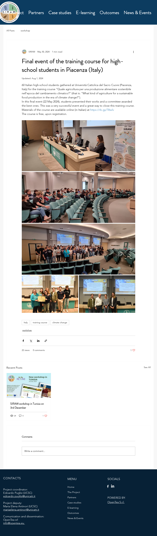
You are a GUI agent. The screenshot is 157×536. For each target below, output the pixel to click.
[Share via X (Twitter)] (30, 340)
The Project (73, 492)
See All (147, 367)
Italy (26, 322)
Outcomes (73, 513)
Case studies (74, 502)
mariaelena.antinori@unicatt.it (21, 509)
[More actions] (133, 52)
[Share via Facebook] (23, 340)
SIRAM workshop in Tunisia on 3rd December (27, 406)
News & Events (75, 518)
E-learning (72, 507)
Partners (71, 497)
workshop (25, 30)
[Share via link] (45, 340)
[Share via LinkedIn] (38, 340)
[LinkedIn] (113, 486)
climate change (59, 322)
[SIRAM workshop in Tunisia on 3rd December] (29, 385)
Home (70, 487)
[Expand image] (78, 145)
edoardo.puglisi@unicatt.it (19, 496)
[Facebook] (108, 486)
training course (40, 322)
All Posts (10, 30)
